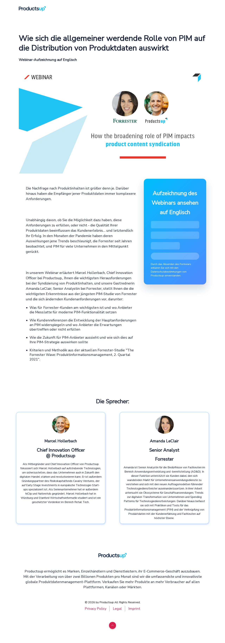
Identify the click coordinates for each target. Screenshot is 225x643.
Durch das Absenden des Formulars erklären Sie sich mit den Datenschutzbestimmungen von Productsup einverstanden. (171, 269)
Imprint (134, 608)
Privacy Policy (95, 608)
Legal (117, 608)
